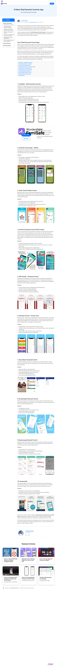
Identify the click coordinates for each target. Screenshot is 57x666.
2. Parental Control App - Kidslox (25, 63)
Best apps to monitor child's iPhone (8, 38)
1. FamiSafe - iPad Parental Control (25, 62)
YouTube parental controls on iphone (8, 27)
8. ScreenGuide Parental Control (24, 72)
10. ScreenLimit (21, 75)
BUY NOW (26, 138)
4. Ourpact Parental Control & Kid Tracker (26, 66)
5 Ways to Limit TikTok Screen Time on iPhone (8, 30)
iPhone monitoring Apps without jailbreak (9, 41)
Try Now (51, 3)
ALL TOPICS (6, 20)
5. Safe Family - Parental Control (24, 68)
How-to (7, 588)
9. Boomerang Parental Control (24, 73)
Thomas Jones (24, 20)
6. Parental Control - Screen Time (25, 69)
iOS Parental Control (33, 22)
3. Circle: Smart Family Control (24, 65)
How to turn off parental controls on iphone (9, 35)
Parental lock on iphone (9, 24)
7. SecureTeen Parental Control (24, 71)
